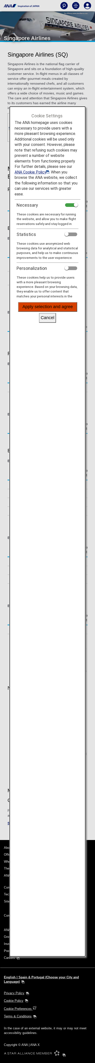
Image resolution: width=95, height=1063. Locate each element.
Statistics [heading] (26, 234)
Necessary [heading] (27, 205)
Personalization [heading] (32, 268)
